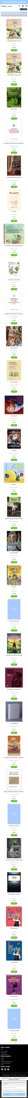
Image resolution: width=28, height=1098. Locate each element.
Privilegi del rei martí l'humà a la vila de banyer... (14, 313)
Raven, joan (14, 828)
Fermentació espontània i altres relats (14, 177)
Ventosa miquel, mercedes (14, 862)
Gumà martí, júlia (14, 418)
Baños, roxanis (14, 282)
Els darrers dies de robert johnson (14, 689)
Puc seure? (14, 211)
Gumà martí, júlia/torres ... (14, 487)
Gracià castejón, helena (14, 316)
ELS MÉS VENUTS (4, 1054)
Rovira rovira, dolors (14, 248)
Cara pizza (14, 586)
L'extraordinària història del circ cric (14, 40)
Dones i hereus (14, 109)
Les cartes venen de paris (14, 1030)
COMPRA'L (14, 50)
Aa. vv (14, 896)
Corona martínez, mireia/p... (14, 180)
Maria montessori (14, 996)
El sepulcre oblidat (14, 552)
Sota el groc (14, 484)
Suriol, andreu (14, 1033)
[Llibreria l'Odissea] (6, 5)
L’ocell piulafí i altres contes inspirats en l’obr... (14, 245)
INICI (2, 1049)
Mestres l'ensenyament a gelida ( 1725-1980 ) (14, 518)
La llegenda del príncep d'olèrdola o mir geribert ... (14, 757)
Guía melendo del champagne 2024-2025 (14, 655)
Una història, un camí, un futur (14, 279)
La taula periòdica (14, 928)
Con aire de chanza (14, 382)
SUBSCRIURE (14, 1094)
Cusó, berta (14, 43)
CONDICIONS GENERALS (6, 1063)
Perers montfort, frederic (14, 726)
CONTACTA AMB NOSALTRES (6, 1061)
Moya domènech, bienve (14, 760)
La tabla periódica (14, 962)
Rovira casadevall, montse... (14, 521)
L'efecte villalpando (14, 723)
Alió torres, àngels (14, 111)
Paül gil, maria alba (14, 350)
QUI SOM (2, 1058)
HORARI (2, 1064)
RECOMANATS (3, 1052)
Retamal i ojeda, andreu (14, 794)
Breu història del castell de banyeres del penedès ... (14, 143)
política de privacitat (20, 1091)
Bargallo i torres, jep (14, 623)
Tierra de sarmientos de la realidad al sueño (14, 859)
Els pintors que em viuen (14, 825)
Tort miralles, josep (14, 555)
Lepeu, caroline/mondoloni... (14, 999)
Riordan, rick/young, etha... (14, 453)
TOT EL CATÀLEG (4, 1051)
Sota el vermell (14, 415)
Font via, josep (14, 214)
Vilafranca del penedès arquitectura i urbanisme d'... (14, 791)
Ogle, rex (14, 589)
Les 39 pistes (14, 450)
